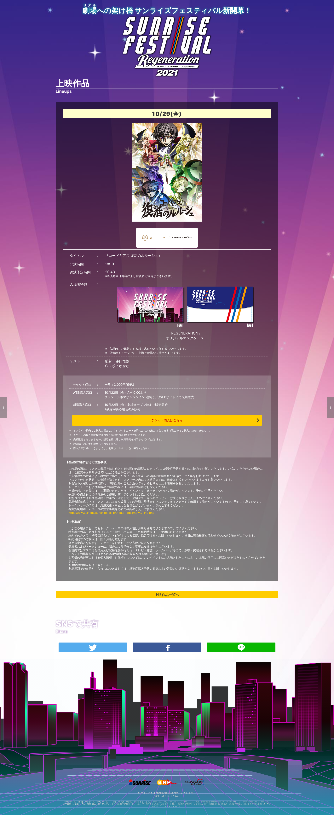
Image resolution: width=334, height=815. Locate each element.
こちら (176, 796)
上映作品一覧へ (167, 594)
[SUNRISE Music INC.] (194, 786)
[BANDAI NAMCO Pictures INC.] (167, 786)
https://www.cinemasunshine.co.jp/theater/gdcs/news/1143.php (111, 513)
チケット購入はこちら (167, 420)
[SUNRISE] (140, 786)
